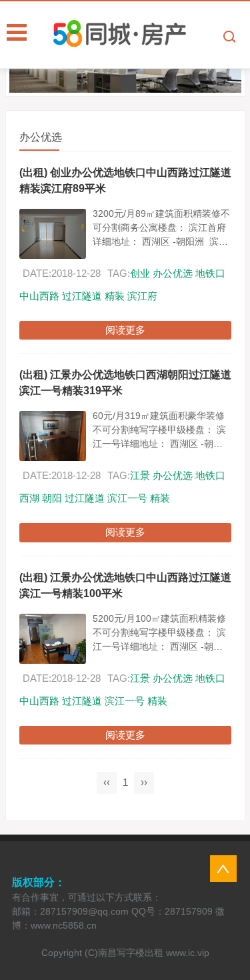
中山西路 (39, 296)
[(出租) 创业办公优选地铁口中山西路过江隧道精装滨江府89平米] (52, 234)
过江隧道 (82, 296)
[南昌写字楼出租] (151, 34)
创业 (140, 273)
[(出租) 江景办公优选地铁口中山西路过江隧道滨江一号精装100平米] (52, 639)
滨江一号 (127, 498)
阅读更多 (125, 330)
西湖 (29, 498)
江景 (140, 475)
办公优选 (173, 273)
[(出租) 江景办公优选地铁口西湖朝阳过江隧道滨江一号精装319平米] (52, 436)
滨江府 (142, 296)
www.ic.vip (187, 952)
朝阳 (52, 498)
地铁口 (210, 273)
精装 (115, 296)
